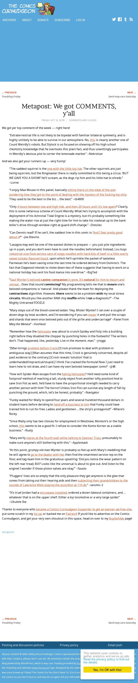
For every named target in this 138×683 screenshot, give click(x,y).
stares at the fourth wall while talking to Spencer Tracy (63, 438)
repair (92, 315)
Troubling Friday (11, 96)
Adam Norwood (40, 667)
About (27, 20)
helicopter (44, 331)
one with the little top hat (64, 169)
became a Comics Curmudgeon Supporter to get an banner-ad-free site (84, 509)
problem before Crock (42, 348)
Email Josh (115, 645)
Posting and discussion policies (23, 645)
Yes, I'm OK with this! (107, 669)
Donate (43, 20)
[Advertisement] (42, 53)
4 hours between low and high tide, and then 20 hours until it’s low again (66, 207)
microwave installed (53, 493)
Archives (9, 20)
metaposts (8, 532)
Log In (80, 20)
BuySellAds (116, 518)
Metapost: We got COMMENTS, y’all (69, 109)
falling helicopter (73, 374)
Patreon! (71, 514)
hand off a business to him (71, 404)
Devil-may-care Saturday (122, 96)
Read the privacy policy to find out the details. (106, 660)
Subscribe (62, 20)
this (92, 140)
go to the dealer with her (47, 455)
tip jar (38, 514)
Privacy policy (69, 645)
